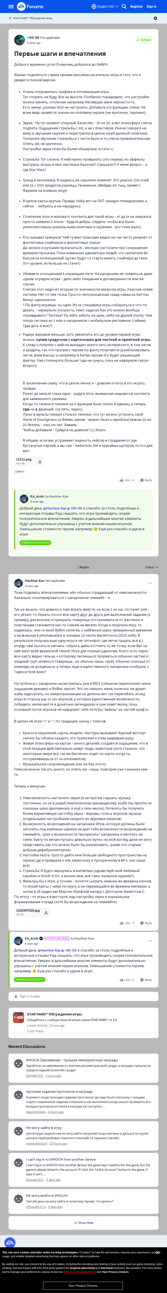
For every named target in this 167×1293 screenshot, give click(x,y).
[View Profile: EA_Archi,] (24, 498)
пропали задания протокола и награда (59, 1092)
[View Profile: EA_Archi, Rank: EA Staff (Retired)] (18, 941)
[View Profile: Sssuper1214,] (18, 1162)
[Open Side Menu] (11, 6)
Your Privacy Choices (82, 1285)
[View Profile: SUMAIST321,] (18, 1063)
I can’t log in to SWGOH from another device (61, 1159)
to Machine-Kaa (56, 496)
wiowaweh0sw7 (36, 1144)
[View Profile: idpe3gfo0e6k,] (18, 1095)
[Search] (124, 6)
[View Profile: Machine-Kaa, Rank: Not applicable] (18, 583)
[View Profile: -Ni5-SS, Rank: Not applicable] (19, 40)
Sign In (151, 6)
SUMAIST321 (34, 1076)
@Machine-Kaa (54, 508)
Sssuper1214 (35, 1180)
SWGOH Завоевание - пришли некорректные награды (72, 1060)
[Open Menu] (155, 18)
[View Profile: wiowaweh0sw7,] (18, 1131)
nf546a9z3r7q (36, 1207)
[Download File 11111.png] (40, 461)
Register (136, 6)
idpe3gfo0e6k (35, 1112)
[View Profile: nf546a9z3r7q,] (18, 1199)
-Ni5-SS (33, 38)
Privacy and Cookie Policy (80, 1271)
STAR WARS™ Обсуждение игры (32, 18)
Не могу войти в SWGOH (46, 1196)
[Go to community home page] (30, 6)
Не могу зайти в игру (44, 1128)
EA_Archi (37, 496)
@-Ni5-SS (74, 508)
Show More (85, 1223)
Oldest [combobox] (152, 567)
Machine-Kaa (34, 581)
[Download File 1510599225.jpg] (46, 912)
